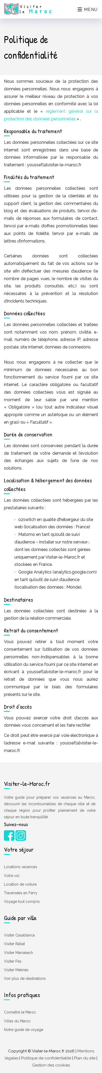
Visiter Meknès (16, 970)
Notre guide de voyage (23, 1030)
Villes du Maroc (17, 1021)
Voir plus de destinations (25, 978)
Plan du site (84, 1058)
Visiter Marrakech (18, 953)
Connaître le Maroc (20, 1012)
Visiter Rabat (14, 944)
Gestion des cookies (51, 1065)
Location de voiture (20, 884)
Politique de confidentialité (46, 1058)
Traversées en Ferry (20, 893)
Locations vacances (20, 867)
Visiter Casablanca (19, 935)
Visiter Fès (12, 961)
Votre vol (11, 876)
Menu (90, 9)
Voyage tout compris (22, 901)
